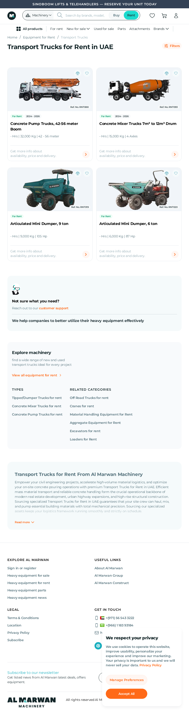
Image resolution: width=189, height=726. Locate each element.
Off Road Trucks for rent (89, 398)
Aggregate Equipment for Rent (95, 423)
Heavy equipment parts (26, 590)
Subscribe (15, 640)
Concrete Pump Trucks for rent (37, 414)
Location (14, 625)
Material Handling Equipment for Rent (101, 414)
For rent (56, 29)
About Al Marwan (108, 568)
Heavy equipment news (26, 598)
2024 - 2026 (33, 116)
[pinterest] (98, 645)
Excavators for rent (85, 431)
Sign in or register (21, 568)
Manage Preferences (127, 680)
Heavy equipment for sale (28, 575)
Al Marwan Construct (111, 583)
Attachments (139, 29)
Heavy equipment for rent (28, 583)
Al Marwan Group (108, 575)
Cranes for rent (82, 406)
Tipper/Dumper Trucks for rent (37, 398)
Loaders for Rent (83, 439)
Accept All (126, 694)
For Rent (17, 116)
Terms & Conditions (23, 618)
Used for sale (104, 29)
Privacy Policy (150, 665)
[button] (38, 15)
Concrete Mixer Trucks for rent (36, 406)
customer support (53, 308)
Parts (122, 29)
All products (32, 29)
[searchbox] (85, 15)
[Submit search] (60, 15)
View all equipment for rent (34, 375)
